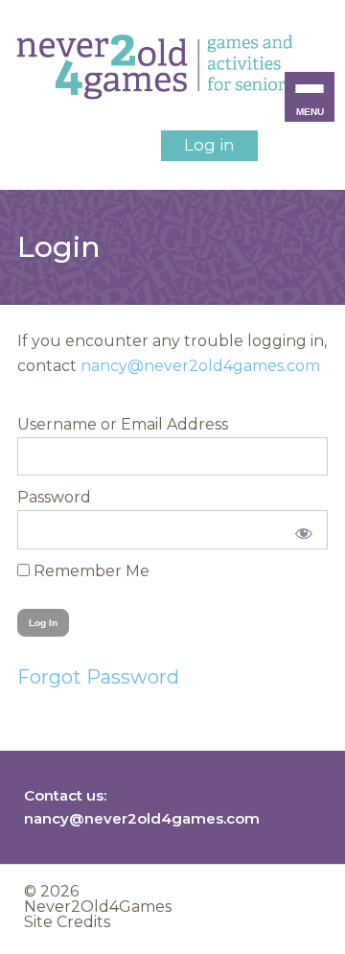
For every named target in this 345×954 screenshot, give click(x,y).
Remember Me (90, 571)
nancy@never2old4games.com (200, 366)
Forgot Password (98, 676)
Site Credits (67, 922)
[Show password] (300, 529)
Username (57, 424)
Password (54, 497)
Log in (209, 144)
